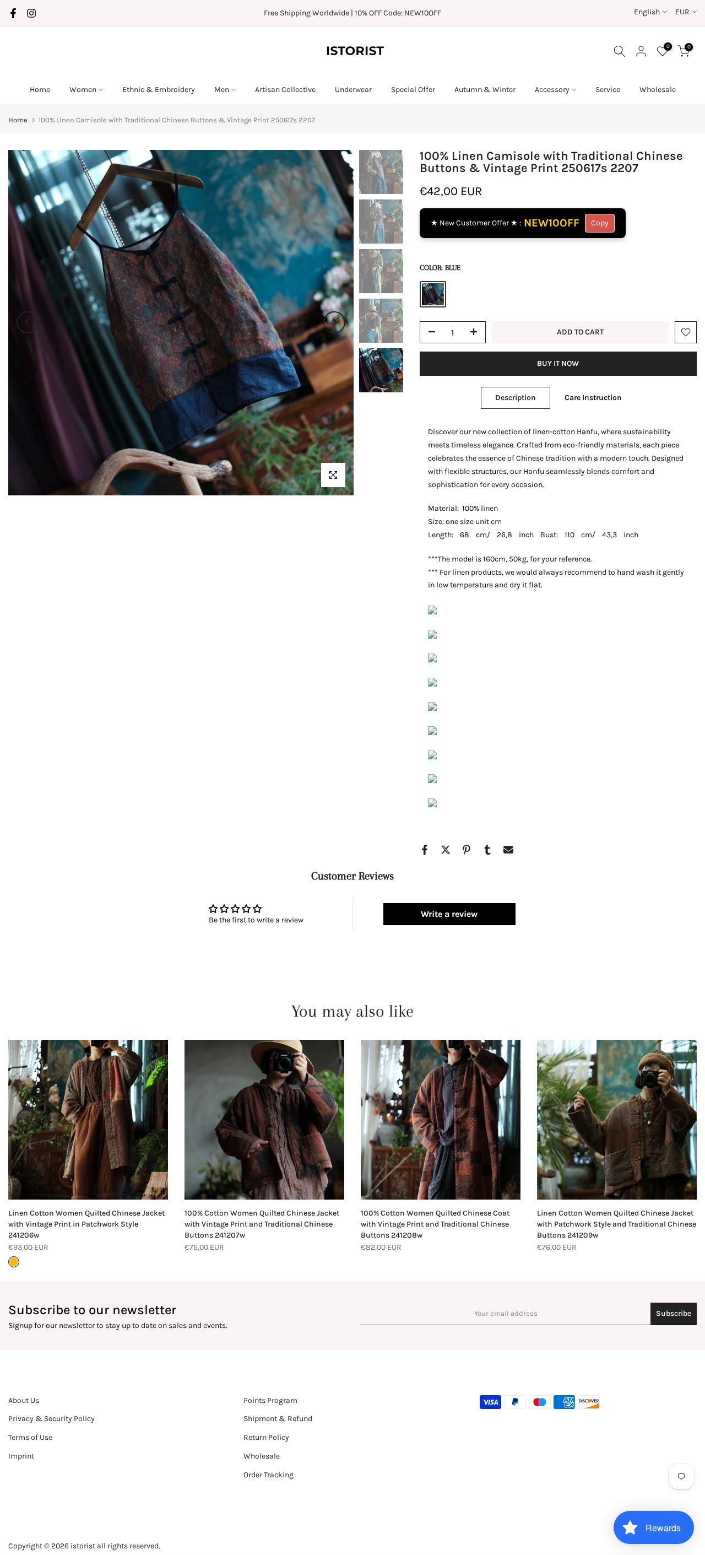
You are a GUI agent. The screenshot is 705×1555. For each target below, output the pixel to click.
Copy (600, 223)
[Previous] (28, 322)
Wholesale (657, 89)
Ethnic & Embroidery (158, 89)
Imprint (21, 1456)
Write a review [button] (449, 914)
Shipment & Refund (277, 1418)
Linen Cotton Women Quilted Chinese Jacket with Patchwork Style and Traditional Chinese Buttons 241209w (616, 1224)
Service (607, 89)
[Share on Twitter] (446, 850)
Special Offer (413, 89)
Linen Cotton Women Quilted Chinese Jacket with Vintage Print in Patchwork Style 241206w (86, 1224)
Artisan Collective (285, 89)
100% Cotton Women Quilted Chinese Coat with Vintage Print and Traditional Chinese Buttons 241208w (435, 1224)
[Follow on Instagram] (31, 13)
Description (515, 397)
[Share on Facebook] (425, 850)
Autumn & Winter (485, 89)
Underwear (353, 89)
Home (40, 89)
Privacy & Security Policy (51, 1418)
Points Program (270, 1400)
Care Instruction (593, 397)
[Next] (334, 322)
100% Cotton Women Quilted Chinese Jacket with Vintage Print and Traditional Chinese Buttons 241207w (262, 1224)
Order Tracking (268, 1475)
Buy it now (558, 363)
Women (82, 89)
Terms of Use (30, 1437)
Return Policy (266, 1437)
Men (221, 89)
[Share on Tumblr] (487, 850)
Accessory (552, 89)
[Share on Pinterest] (466, 850)
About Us (23, 1400)
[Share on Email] (508, 850)
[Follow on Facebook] (13, 13)
